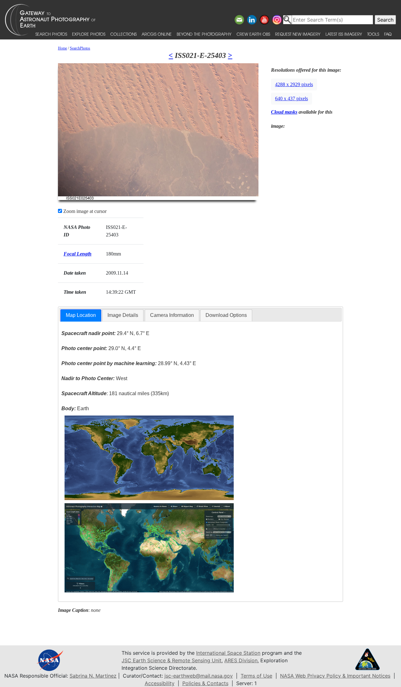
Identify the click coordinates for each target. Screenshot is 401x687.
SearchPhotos (80, 48)
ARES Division (241, 660)
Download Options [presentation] (226, 315)
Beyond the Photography (204, 34)
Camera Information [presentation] (172, 315)
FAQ (388, 34)
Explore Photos (88, 34)
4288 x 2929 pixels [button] (294, 84)
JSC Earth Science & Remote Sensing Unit (171, 660)
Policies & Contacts (205, 683)
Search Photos (51, 34)
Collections (123, 34)
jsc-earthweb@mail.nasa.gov (198, 676)
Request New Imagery (297, 34)
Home (62, 48)
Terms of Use (256, 676)
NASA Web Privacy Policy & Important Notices (335, 676)
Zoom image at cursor (84, 211)
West (94, 378)
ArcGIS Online (157, 34)
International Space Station (228, 653)
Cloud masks (284, 112)
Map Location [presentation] (81, 315)
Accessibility (159, 683)
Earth (75, 408)
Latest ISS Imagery (343, 34)
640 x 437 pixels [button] (291, 98)
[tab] (80, 315)
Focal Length (77, 253)
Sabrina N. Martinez (93, 676)
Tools (373, 34)
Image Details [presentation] (122, 315)
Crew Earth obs (253, 34)
